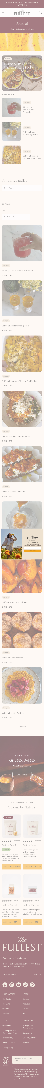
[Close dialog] (41, 530)
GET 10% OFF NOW (32, 550)
